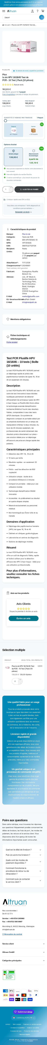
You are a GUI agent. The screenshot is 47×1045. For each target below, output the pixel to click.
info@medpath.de (29, 302)
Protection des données (31, 1031)
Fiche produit (12, 342)
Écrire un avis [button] (23, 618)
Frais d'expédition (8, 94)
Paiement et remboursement (32, 1024)
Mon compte (17, 1024)
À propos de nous (15, 1031)
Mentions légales (24, 1034)
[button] (3, 11)
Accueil (7, 25)
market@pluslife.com (30, 296)
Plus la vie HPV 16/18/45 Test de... (24, 25)
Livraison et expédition (17, 1027)
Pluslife (6, 70)
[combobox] (23, 17)
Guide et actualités (33, 1027)
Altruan (17, 1039)
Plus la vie (26, 234)
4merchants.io (33, 1039)
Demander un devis (22, 212)
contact (7, 1024)
